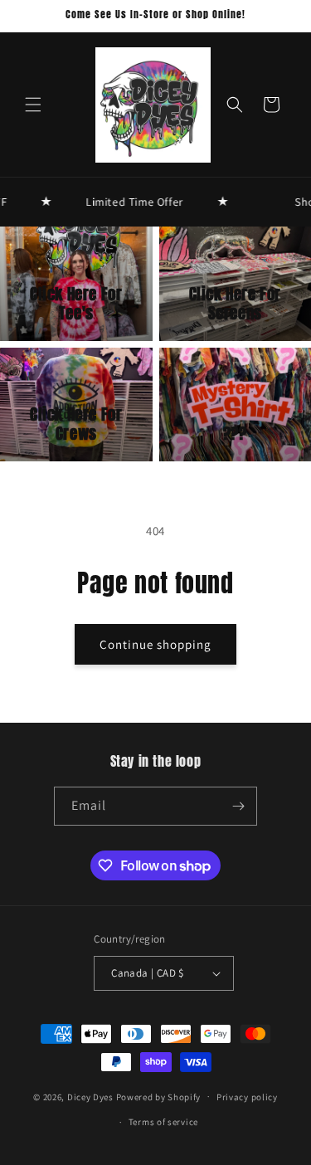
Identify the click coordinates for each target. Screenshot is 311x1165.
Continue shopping (155, 644)
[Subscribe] (238, 806)
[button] (33, 104)
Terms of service (163, 1122)
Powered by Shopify (159, 1096)
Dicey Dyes (90, 1096)
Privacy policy (247, 1097)
